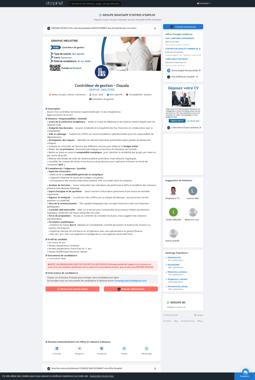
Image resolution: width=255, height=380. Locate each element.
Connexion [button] (204, 3)
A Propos (167, 321)
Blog (176, 321)
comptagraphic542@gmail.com (130, 280)
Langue (199, 315)
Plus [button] (200, 321)
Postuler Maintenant (132, 288)
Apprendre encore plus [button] (102, 376)
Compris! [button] (244, 376)
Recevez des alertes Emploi (74, 289)
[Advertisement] (102, 316)
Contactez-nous (188, 321)
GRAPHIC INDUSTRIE (102, 89)
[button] (94, 3)
